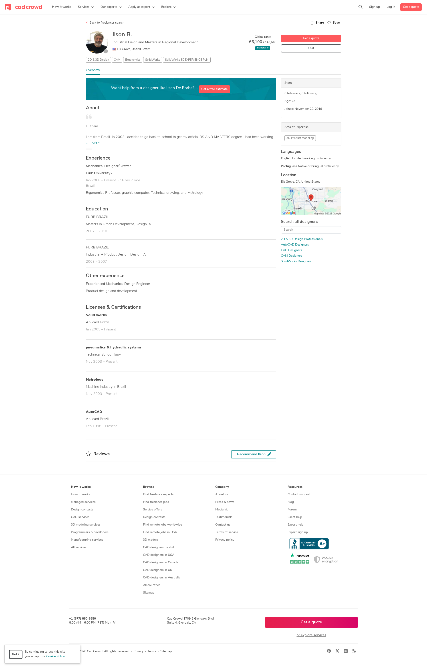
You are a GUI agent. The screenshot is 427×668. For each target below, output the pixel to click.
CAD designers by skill (158, 547)
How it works (80, 494)
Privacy (138, 651)
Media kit (221, 509)
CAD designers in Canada (160, 562)
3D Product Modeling (300, 138)
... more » (93, 142)
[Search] (360, 7)
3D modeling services (86, 524)
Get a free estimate (214, 89)
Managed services (83, 502)
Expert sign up (298, 532)
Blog (291, 502)
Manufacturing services (87, 540)
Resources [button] (295, 487)
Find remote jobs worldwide (162, 524)
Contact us (222, 524)
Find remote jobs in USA (160, 532)
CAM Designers (291, 256)
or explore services (311, 635)
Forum (292, 509)
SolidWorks (152, 59)
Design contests (82, 509)
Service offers (152, 509)
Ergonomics (132, 59)
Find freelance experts (158, 494)
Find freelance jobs (156, 502)
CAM (117, 59)
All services (79, 547)
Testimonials (223, 517)
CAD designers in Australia (161, 577)
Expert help (295, 524)
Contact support (299, 494)
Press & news (224, 502)
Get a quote (411, 7)
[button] (86, 7)
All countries (151, 585)
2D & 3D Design (98, 59)
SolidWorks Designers (296, 261)
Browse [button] (148, 487)
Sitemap (148, 592)
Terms (152, 651)
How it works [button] (81, 487)
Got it (16, 654)
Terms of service (226, 532)
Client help (295, 517)
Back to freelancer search (106, 22)
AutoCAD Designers (295, 244)
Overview (93, 70)
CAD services (80, 517)
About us (221, 494)
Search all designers (299, 222)
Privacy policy (224, 540)
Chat (311, 48)
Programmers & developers (90, 532)
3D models (150, 540)
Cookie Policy (55, 656)
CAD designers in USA (158, 555)
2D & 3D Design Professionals (302, 239)
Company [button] (222, 487)
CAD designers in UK (157, 570)
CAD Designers (291, 250)
